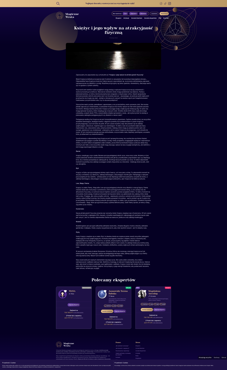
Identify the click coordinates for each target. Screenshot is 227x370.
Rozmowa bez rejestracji (122, 351)
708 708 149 (148, 317)
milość (110, 302)
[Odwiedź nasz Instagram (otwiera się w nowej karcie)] (169, 3)
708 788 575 (108, 319)
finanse (115, 302)
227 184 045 (108, 324)
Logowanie (154, 13)
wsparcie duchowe (120, 300)
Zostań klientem (136, 18)
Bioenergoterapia (163, 299)
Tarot (149, 299)
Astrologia (155, 299)
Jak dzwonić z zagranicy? (122, 348)
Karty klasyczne (121, 299)
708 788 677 (68, 313)
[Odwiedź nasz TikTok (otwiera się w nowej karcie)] (165, 3)
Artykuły (126, 18)
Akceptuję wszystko (205, 357)
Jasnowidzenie (113, 299)
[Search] (58, 3)
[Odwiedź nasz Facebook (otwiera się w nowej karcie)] (161, 3)
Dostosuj (216, 357)
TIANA (72, 291)
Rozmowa (143, 13)
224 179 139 (148, 323)
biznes (154, 300)
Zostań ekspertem (150, 18)
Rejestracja (164, 13)
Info (137, 288)
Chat (125, 13)
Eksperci (118, 18)
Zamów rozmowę (107, 311)
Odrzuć (224, 357)
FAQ (160, 18)
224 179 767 (68, 318)
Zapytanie (134, 13)
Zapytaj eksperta (74, 305)
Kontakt (166, 18)
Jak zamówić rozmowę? (122, 346)
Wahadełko (112, 300)
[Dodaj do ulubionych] (65, 291)
